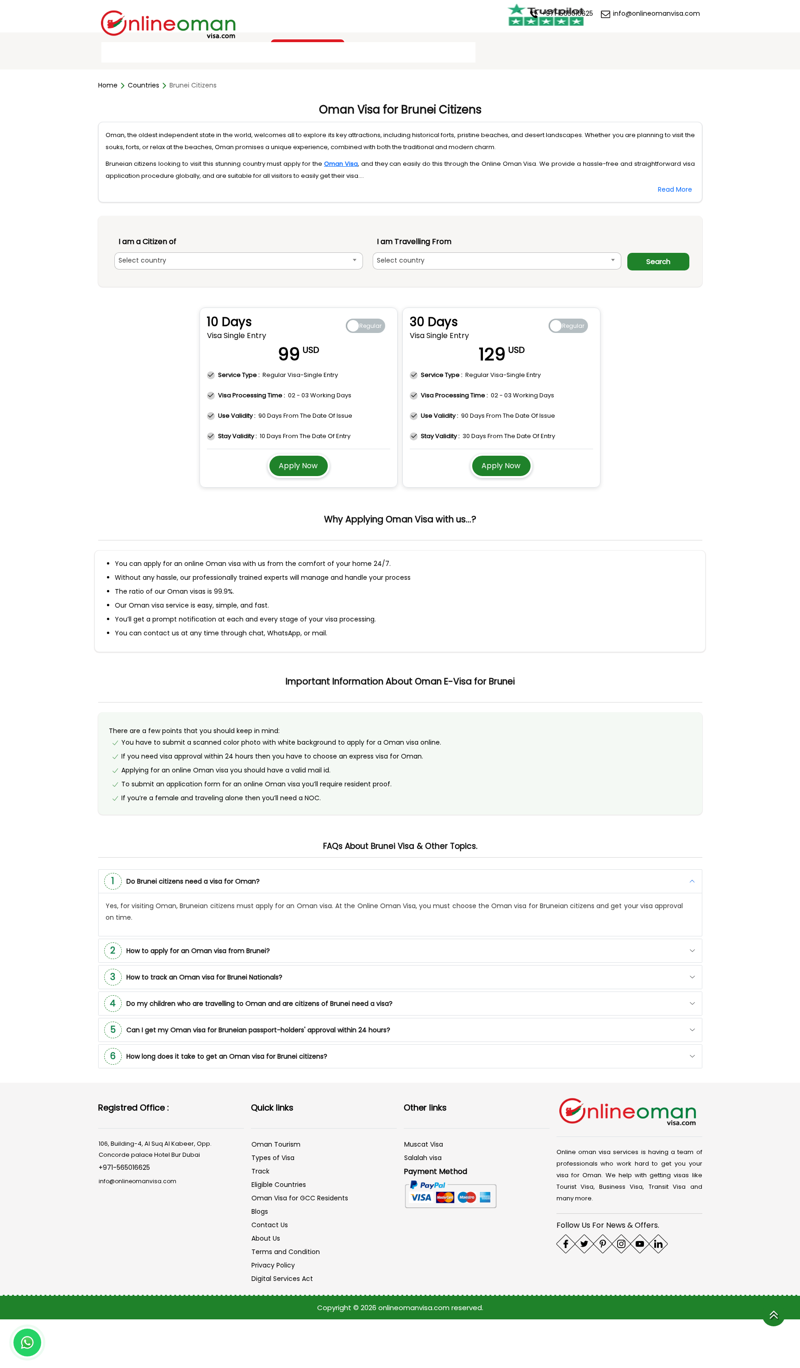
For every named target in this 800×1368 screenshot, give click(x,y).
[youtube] (640, 1243)
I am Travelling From (423, 241)
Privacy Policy (273, 1264)
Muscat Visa (423, 1143)
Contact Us (447, 52)
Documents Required (180, 52)
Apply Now (298, 464)
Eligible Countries (278, 1183)
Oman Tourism (275, 1143)
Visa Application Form (329, 52)
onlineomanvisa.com (414, 1307)
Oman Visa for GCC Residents (299, 1197)
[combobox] (243, 261)
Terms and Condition (285, 1250)
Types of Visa (272, 1156)
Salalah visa (423, 1156)
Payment (396, 52)
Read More (675, 189)
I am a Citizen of (147, 241)
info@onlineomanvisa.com (655, 13)
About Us (265, 1237)
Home (118, 52)
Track (260, 1170)
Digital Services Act (282, 1277)
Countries (143, 85)
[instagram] (621, 1243)
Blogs (259, 1210)
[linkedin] (658, 1243)
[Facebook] (566, 1243)
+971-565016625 (566, 13)
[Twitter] (584, 1243)
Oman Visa (341, 163)
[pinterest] (603, 1243)
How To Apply (254, 52)
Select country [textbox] (142, 260)
